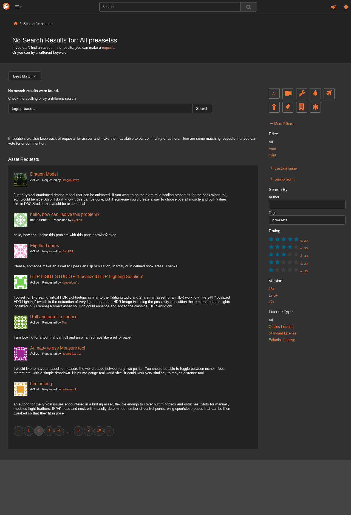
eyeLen (77, 220)
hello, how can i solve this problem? (65, 214)
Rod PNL (68, 251)
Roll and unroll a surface (54, 316)
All (274, 94)
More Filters (281, 123)
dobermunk (69, 389)
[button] (18, 7)
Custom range (283, 168)
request (108, 48)
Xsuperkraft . (70, 282)
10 (99, 430)
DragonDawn (70, 180)
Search (202, 108)
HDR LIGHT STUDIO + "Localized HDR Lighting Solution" (87, 276)
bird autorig (41, 383)
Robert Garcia (71, 353)
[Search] (248, 7)
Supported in (282, 179)
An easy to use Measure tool (57, 347)
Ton (64, 322)
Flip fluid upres (44, 245)
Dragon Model (44, 173)
